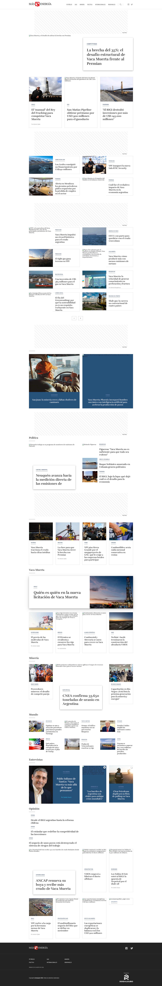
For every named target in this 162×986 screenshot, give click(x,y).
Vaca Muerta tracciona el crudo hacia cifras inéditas (40, 550)
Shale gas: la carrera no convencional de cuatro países (118, 303)
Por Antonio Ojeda (35, 124)
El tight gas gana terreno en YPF (63, 259)
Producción (58, 254)
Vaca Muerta (112, 251)
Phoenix (108, 395)
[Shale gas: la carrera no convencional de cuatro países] (94, 301)
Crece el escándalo (104, 459)
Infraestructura (88, 869)
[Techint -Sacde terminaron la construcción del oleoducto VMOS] (121, 621)
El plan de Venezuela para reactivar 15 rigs (87, 746)
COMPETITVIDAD (92, 44)
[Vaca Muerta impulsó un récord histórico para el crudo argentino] (41, 236)
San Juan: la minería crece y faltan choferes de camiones (54, 400)
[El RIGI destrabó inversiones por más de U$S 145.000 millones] (116, 89)
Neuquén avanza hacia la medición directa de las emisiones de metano (54, 481)
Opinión (33, 815)
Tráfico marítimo (85, 721)
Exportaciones (35, 632)
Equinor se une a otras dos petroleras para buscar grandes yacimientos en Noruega (54, 730)
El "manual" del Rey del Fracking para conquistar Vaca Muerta (43, 114)
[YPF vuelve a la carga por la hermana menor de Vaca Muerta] (41, 907)
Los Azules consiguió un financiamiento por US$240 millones (66, 167)
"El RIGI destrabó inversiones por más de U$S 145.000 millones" (115, 114)
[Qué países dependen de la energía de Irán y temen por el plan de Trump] (36, 744)
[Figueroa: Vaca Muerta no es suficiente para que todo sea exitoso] (89, 449)
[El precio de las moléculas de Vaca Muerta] (41, 621)
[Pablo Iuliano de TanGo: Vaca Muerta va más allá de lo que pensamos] (41, 785)
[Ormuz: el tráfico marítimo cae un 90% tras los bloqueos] (72, 726)
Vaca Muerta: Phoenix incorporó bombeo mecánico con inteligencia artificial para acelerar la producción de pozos (108, 402)
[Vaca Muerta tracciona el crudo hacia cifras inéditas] (41, 531)
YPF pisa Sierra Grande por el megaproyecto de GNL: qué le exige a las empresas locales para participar (94, 553)
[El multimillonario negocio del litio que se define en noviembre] (68, 907)
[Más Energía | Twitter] (132, 4)
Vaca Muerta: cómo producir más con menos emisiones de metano (119, 260)
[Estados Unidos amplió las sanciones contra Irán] (107, 726)
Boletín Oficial (59, 274)
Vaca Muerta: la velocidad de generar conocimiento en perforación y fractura (119, 280)
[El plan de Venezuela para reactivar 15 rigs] (72, 744)
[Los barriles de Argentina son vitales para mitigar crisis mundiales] (94, 775)
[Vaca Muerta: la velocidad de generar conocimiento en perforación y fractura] (94, 280)
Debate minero (34, 684)
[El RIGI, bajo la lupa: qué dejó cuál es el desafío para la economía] (89, 476)
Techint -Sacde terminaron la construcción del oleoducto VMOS (119, 641)
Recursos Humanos (116, 684)
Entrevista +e (94, 786)
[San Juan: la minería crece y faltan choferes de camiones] (54, 373)
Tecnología (112, 161)
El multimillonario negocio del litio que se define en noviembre (68, 927)
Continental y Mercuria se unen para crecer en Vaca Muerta (93, 641)
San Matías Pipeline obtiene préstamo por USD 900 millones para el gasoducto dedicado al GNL (80, 116)
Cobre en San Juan (60, 159)
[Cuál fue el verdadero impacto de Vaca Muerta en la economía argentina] (94, 187)
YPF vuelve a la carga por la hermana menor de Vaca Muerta (41, 927)
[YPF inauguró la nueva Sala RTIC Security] (94, 165)
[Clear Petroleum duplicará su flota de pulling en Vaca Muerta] (121, 775)
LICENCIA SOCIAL (59, 293)
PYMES (86, 542)
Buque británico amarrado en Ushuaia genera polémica (114, 465)
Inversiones (114, 869)
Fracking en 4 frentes (114, 296)
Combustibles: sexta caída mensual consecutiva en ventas (121, 551)
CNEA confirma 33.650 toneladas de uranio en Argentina (81, 700)
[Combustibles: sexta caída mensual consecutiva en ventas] (121, 531)
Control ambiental (42, 469)
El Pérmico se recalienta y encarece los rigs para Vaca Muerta (66, 641)
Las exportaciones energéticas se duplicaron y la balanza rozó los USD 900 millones (93, 928)
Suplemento (114, 901)
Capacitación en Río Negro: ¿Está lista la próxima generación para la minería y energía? (121, 694)
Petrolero (119, 721)
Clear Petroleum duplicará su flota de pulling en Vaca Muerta (121, 795)
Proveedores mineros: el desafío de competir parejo (40, 691)
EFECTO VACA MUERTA (89, 918)
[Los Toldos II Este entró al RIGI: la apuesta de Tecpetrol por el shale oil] (121, 858)
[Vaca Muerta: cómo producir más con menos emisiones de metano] (94, 258)
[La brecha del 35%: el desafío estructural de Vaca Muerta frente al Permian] (81, 54)
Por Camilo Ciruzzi (66, 797)
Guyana (119, 739)
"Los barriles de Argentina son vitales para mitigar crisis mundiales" (94, 795)
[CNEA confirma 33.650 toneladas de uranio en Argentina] (81, 683)
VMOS (112, 632)
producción (58, 230)
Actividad (121, 786)
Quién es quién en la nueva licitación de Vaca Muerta (57, 594)
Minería (82, 4)
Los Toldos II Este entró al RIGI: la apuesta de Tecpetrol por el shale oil (119, 879)
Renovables (111, 4)
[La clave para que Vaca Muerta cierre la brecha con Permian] (68, 531)
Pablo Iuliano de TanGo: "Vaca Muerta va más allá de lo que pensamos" (66, 784)
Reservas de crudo (113, 231)
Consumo (113, 542)
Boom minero (54, 395)
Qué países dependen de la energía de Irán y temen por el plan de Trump (53, 747)
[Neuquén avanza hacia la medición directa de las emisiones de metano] (54, 463)
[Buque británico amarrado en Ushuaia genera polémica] (89, 463)
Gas (76, 4)
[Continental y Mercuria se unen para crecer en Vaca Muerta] (94, 621)
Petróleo (69, 4)
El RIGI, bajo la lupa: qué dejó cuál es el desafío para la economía (114, 479)
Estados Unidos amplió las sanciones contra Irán (123, 729)
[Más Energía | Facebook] (128, 4)
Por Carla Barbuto (62, 648)
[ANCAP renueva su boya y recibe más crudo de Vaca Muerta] (54, 868)
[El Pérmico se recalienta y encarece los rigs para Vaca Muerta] (68, 621)
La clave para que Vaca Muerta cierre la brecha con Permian (67, 551)
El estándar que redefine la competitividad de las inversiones (55, 833)
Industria (60, 542)
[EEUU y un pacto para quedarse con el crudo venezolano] (94, 236)
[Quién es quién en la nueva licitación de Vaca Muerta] (111, 592)
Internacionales (100, 4)
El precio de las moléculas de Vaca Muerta (39, 639)
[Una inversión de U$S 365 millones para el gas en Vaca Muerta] (41, 280)
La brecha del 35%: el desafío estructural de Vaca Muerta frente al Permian (106, 57)
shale (35, 586)
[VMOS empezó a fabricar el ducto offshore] (94, 858)
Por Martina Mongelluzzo (115, 287)
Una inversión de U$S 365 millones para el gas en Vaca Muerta (65, 281)
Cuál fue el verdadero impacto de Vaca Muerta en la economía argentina (119, 188)
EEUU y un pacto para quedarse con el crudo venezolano (119, 238)
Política (89, 4)
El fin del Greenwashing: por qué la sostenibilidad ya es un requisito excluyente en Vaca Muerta (65, 303)
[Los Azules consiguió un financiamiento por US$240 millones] (41, 165)
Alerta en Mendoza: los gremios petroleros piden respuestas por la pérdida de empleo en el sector (66, 188)
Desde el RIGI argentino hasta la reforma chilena (52, 821)
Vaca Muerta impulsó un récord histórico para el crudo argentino (65, 238)
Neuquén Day (112, 271)
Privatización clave (63, 918)
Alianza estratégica (89, 632)
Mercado (60, 632)
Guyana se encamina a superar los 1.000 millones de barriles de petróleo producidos (124, 748)
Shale (33, 104)
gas (68, 104)
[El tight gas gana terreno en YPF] (41, 258)
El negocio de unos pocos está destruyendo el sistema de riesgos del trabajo (53, 844)
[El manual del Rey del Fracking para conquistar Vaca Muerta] (45, 89)
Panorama (106, 104)
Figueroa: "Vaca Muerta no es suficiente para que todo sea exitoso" (114, 452)
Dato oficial (66, 690)
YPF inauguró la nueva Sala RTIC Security (119, 166)
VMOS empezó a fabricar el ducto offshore (92, 876)
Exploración (49, 721)
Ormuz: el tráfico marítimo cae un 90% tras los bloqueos (88, 729)
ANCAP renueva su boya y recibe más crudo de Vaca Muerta (53, 884)
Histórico (33, 542)
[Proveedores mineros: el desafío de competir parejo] (41, 673)
